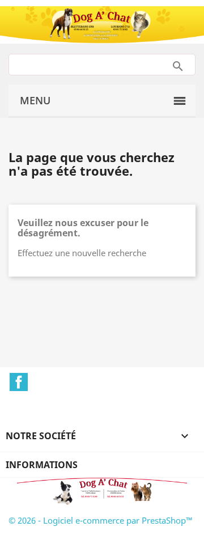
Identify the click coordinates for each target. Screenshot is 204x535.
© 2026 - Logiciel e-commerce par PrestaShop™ (100, 520)
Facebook (19, 382)
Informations (42, 464)
